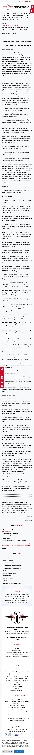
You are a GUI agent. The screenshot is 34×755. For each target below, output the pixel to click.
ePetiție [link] (17, 661)
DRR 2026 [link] (17, 684)
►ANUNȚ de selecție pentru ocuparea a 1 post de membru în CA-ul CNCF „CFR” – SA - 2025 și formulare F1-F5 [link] (17, 596)
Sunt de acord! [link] (19, 751)
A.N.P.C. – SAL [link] (17, 663)
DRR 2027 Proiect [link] (17, 686)
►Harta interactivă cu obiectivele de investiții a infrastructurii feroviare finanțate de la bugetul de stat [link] (17, 714)
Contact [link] (17, 659)
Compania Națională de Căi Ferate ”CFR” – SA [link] (21, 7)
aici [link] (10, 748)
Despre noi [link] (17, 648)
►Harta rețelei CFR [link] (17, 699)
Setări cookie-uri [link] (7, 751)
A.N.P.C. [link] (17, 665)
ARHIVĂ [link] (17, 688)
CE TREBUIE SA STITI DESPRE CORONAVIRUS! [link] (17, 657)
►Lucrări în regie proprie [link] (17, 705)
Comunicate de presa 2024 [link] (10, 20)
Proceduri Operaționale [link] (17, 690)
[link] (32, 11)
